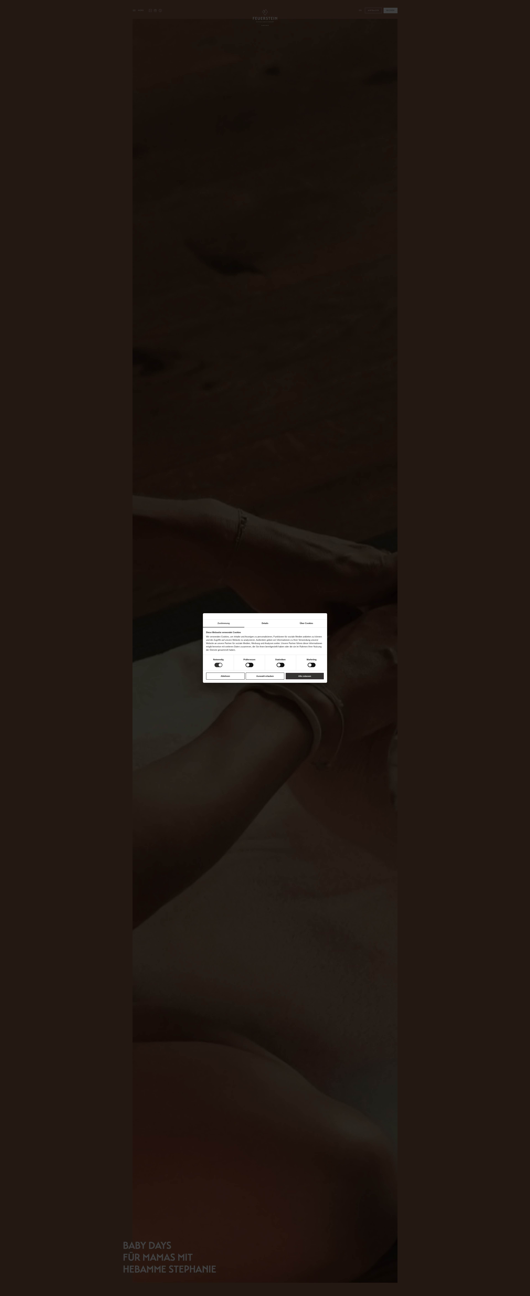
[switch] (249, 665)
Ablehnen (225, 676)
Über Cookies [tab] (306, 623)
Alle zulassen (304, 676)
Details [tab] (265, 623)
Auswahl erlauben (265, 676)
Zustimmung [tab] (224, 623)
